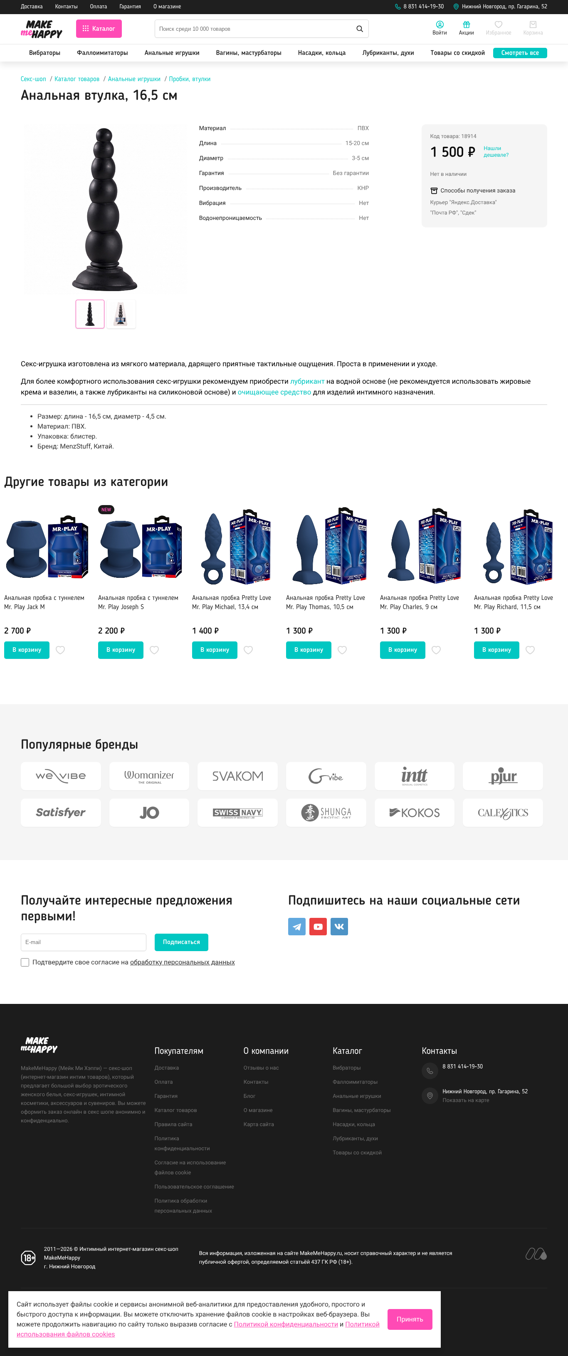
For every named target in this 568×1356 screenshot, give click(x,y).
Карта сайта (259, 1125)
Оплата (98, 7)
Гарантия (130, 7)
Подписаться (181, 942)
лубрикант (307, 381)
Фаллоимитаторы (102, 53)
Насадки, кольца (322, 53)
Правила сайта (174, 1125)
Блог (250, 1096)
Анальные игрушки (172, 53)
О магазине (167, 7)
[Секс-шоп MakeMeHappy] (41, 30)
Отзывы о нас (261, 1068)
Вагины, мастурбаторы (249, 53)
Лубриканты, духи (388, 53)
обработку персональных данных (182, 962)
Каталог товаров (76, 79)
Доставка (32, 7)
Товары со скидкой (458, 53)
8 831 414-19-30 (424, 7)
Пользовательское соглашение (194, 1187)
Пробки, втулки (190, 79)
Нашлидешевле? (496, 151)
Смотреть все (520, 53)
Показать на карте (465, 1100)
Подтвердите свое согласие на (133, 962)
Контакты (66, 7)
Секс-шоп (33, 79)
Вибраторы (44, 53)
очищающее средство (274, 392)
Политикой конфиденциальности (286, 1324)
